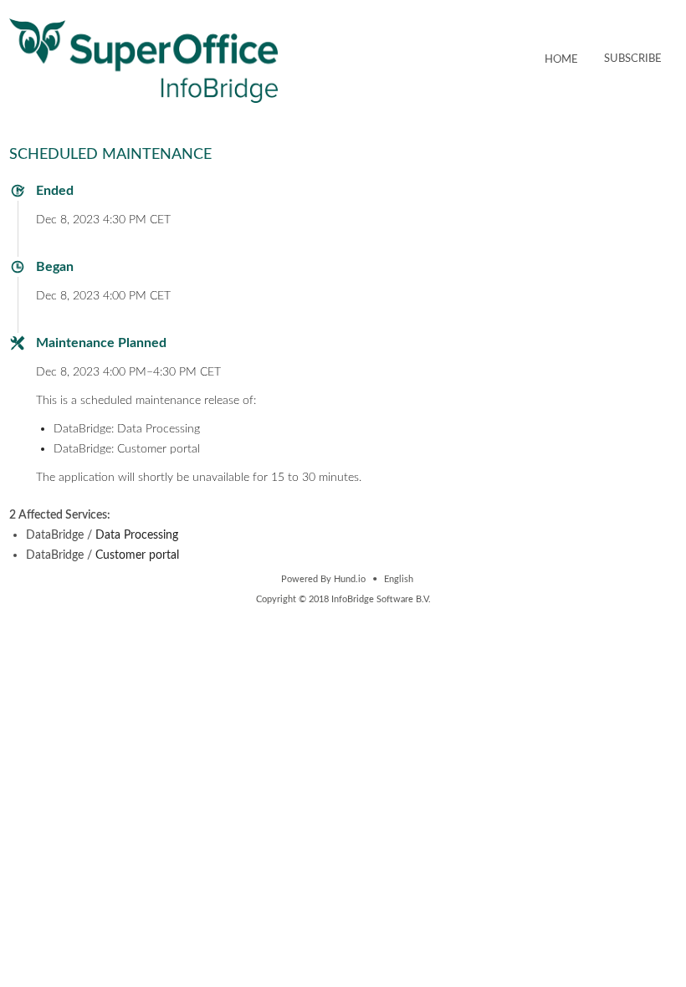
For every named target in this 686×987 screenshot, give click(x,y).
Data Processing (136, 535)
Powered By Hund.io (323, 579)
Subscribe (633, 59)
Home (561, 59)
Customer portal (137, 555)
